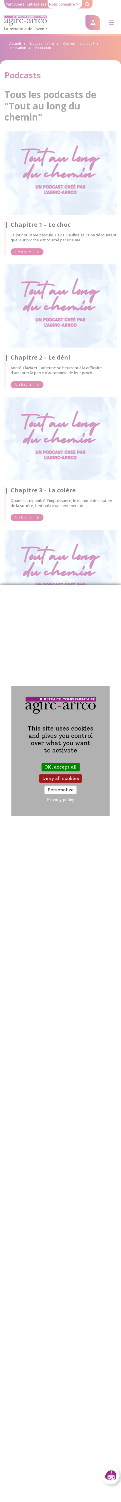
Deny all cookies (60, 778)
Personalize (61, 790)
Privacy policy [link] (60, 800)
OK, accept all (60, 767)
